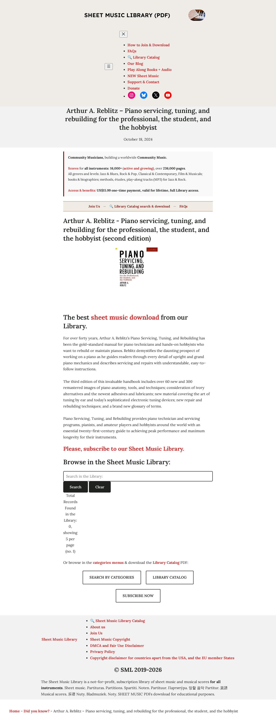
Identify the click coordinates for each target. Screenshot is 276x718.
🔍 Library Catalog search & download (139, 206)
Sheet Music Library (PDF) (127, 15)
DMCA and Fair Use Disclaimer (117, 645)
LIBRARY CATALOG (170, 577)
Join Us (94, 206)
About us (97, 627)
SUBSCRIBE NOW (138, 595)
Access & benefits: (82, 190)
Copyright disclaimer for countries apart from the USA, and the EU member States (162, 658)
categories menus (108, 562)
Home (14, 711)
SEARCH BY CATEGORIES (112, 577)
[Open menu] (109, 66)
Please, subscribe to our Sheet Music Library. (123, 448)
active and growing (138, 168)
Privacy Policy (102, 651)
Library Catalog (166, 562)
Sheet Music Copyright (110, 639)
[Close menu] (123, 34)
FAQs (183, 206)
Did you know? (37, 711)
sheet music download (125, 317)
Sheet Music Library (59, 639)
